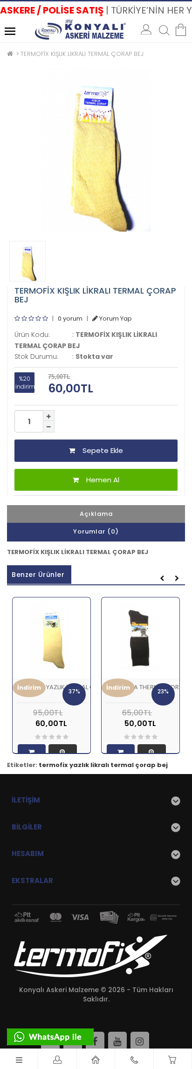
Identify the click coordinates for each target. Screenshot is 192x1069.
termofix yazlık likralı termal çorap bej (103, 765)
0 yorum (70, 318)
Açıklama (96, 513)
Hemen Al (99, 480)
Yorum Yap (115, 318)
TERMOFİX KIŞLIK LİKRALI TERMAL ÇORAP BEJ (82, 53)
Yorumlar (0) (96, 531)
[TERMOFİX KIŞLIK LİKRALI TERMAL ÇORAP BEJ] (96, 150)
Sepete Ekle (99, 450)
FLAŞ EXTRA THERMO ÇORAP (146, 687)
